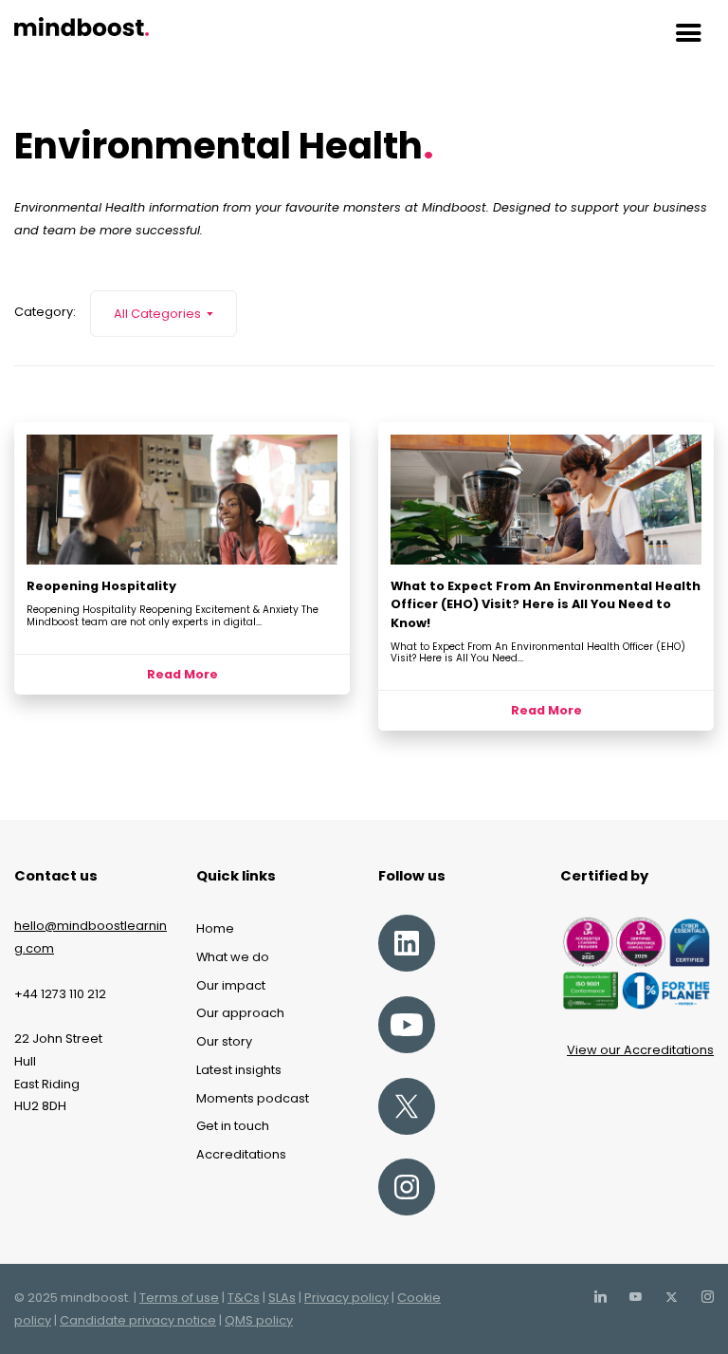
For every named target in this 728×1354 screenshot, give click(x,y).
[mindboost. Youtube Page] (635, 1297)
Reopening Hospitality (101, 586)
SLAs (282, 1297)
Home (215, 928)
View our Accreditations (640, 1050)
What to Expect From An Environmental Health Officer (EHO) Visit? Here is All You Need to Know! (546, 604)
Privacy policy (346, 1297)
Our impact (230, 985)
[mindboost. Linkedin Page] (600, 1297)
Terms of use (179, 1297)
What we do (232, 957)
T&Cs (244, 1297)
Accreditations (241, 1154)
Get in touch (232, 1126)
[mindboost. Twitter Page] (671, 1297)
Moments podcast (252, 1098)
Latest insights (239, 1070)
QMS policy (259, 1320)
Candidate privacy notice (138, 1320)
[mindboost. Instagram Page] (707, 1297)
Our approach (240, 1013)
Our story (224, 1041)
